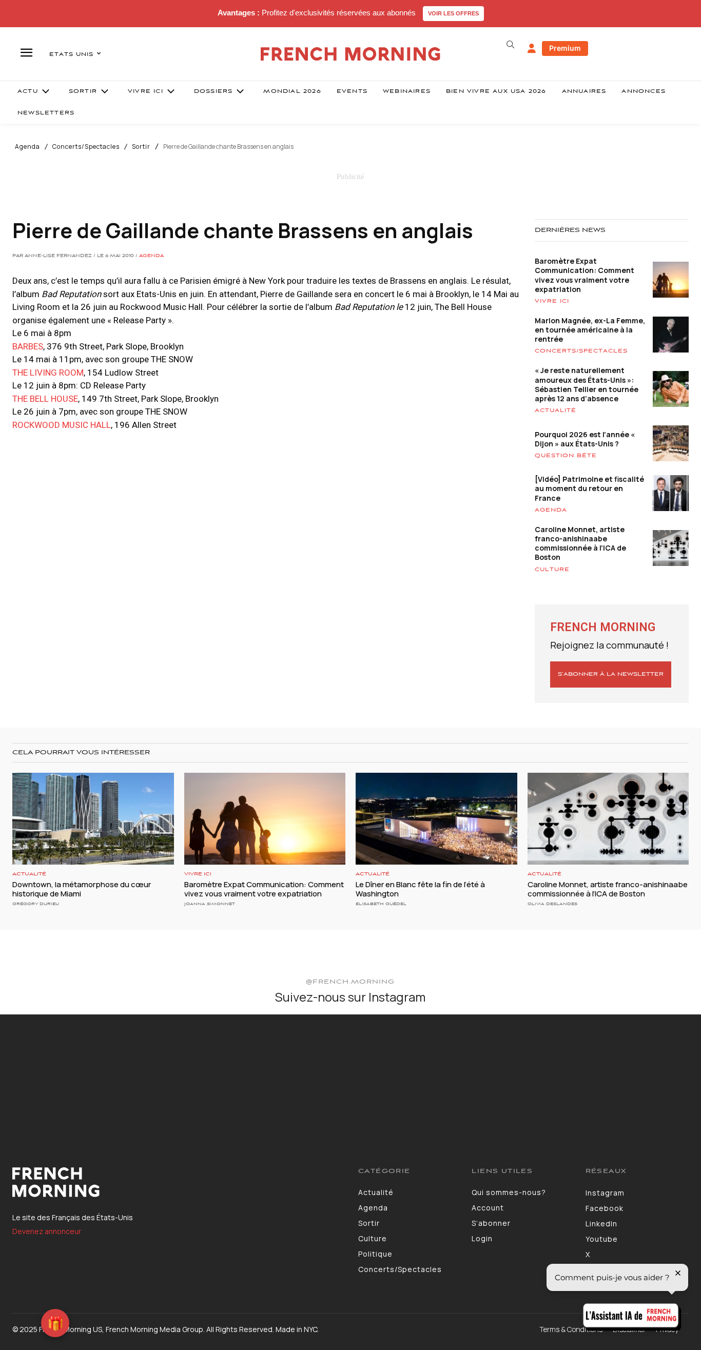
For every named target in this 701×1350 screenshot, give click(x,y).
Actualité (555, 410)
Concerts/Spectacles (86, 147)
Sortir (141, 147)
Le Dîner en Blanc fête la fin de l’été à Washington (420, 889)
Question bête (566, 456)
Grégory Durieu (35, 904)
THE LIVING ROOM (48, 372)
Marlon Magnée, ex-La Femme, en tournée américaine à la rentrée (590, 330)
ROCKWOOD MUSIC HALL (61, 425)
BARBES (27, 346)
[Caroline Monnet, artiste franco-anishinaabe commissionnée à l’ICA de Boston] (608, 819)
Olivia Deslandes (552, 904)
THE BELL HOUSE (45, 399)
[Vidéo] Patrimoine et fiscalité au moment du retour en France (589, 488)
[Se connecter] (532, 48)
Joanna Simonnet (209, 904)
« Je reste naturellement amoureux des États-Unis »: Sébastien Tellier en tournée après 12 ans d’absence (586, 384)
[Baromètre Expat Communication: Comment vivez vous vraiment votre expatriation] (265, 819)
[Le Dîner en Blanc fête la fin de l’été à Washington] (436, 819)
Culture (552, 569)
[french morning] (350, 54)
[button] (510, 44)
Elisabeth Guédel (381, 904)
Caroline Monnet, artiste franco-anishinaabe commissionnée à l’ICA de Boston (580, 543)
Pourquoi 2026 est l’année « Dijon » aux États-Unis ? (585, 438)
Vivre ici (552, 301)
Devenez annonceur (46, 1231)
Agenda (27, 147)
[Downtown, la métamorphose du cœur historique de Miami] (93, 819)
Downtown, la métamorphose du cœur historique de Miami (81, 889)
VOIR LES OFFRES (453, 13)
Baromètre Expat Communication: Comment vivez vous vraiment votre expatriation (584, 275)
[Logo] (177, 1182)
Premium (565, 48)
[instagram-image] (57, 1071)
